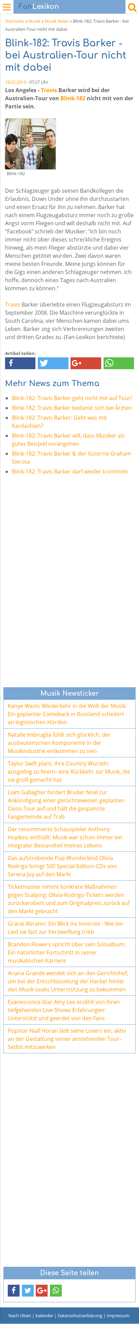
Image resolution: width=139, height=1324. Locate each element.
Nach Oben (19, 1315)
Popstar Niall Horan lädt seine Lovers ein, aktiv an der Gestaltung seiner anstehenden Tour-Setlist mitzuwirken (67, 1039)
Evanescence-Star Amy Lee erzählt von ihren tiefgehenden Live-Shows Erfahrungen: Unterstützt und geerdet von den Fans (64, 1010)
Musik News (57, 21)
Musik (34, 21)
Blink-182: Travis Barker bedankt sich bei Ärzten (72, 408)
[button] (20, 363)
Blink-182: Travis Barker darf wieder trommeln (70, 471)
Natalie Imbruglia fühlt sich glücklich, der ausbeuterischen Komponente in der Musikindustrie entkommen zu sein (59, 743)
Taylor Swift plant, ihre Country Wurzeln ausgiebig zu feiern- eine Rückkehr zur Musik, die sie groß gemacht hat (69, 771)
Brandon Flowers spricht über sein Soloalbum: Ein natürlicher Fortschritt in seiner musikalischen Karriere (67, 952)
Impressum (118, 1315)
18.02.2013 (15, 82)
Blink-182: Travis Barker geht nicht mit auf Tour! (72, 398)
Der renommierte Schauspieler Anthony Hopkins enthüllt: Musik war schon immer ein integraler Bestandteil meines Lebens (65, 837)
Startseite (14, 21)
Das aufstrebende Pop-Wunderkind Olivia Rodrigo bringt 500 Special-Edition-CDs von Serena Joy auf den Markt (62, 866)
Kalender (44, 1315)
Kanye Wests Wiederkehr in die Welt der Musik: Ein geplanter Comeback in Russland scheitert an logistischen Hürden (67, 714)
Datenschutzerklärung (80, 1315)
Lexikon (39, 6)
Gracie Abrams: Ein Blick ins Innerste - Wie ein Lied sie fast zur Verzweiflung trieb (65, 928)
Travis (49, 90)
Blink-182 (72, 98)
